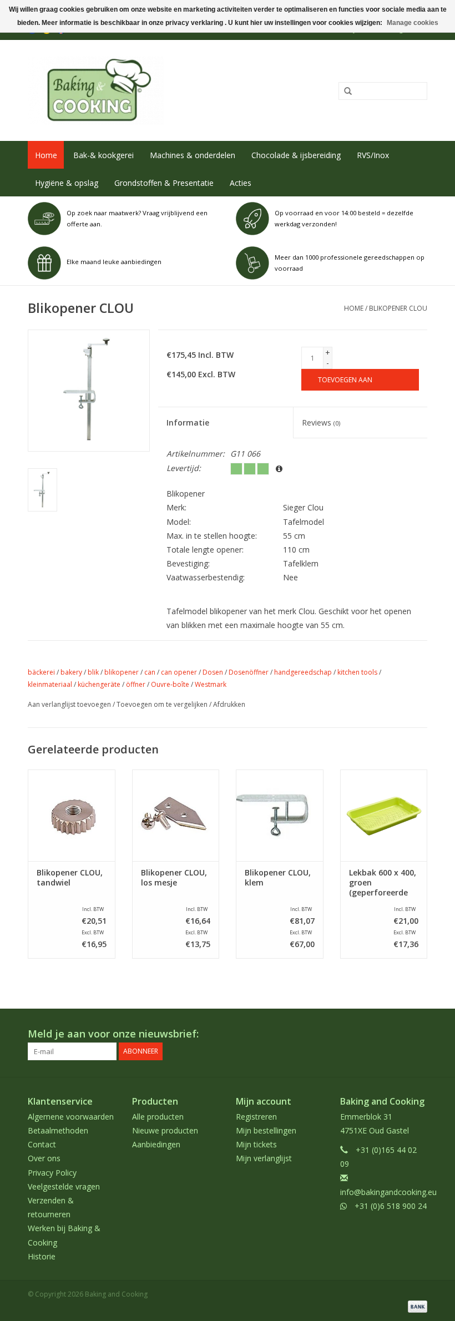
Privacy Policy (52, 1172)
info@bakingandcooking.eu (388, 1192)
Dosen (213, 672)
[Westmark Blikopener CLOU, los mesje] (176, 815)
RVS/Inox (373, 155)
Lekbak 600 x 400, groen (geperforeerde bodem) (382, 883)
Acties (240, 183)
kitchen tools (357, 672)
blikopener (121, 672)
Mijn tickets (256, 1144)
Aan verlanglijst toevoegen (69, 704)
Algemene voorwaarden (71, 1116)
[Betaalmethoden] (415, 1305)
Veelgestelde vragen (64, 1186)
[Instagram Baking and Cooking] (418, 1034)
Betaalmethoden (58, 1130)
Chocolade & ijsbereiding (296, 155)
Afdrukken (229, 704)
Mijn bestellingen (266, 1130)
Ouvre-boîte (170, 684)
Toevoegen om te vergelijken (163, 704)
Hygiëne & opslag (66, 183)
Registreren (256, 1116)
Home (46, 155)
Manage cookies (412, 23)
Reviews (321, 422)
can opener (179, 672)
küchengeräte (99, 684)
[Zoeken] (344, 91)
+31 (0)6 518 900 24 (391, 1206)
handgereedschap (303, 672)
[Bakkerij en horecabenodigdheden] (146, 90)
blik (93, 672)
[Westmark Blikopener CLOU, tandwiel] (71, 815)
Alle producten (158, 1116)
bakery (71, 672)
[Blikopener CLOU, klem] (279, 815)
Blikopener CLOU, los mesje (174, 878)
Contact (42, 1144)
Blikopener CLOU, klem (278, 878)
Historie (41, 1256)
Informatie (187, 422)
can (149, 672)
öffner (135, 684)
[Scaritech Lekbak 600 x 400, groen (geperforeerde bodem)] (384, 815)
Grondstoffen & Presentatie (164, 183)
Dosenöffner (249, 672)
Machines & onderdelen (192, 155)
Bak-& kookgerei (103, 155)
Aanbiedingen (156, 1144)
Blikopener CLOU (398, 308)
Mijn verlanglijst (264, 1158)
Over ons (44, 1158)
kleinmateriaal (50, 684)
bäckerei (41, 672)
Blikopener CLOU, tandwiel (70, 878)
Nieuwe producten (165, 1130)
